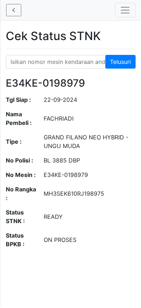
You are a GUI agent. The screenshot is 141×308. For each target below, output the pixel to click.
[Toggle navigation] (125, 10)
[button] (13, 10)
